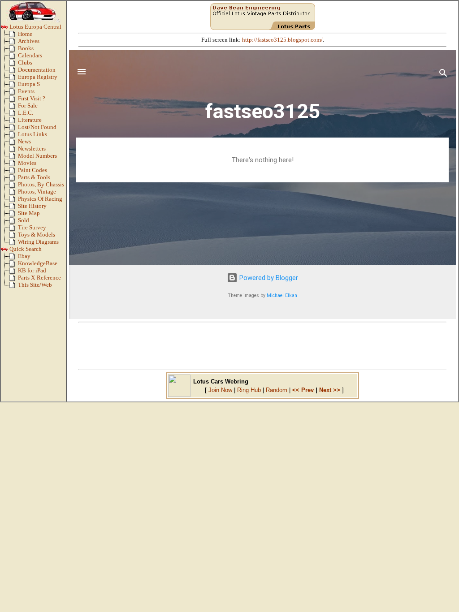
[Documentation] (13, 72)
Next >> (329, 390)
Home (25, 34)
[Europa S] (13, 86)
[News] (13, 143)
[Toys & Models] (13, 236)
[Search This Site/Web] (13, 287)
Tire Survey (32, 227)
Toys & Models (36, 235)
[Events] (13, 93)
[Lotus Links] (13, 136)
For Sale (28, 106)
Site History (32, 206)
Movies (27, 163)
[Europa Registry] (13, 79)
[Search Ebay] (13, 258)
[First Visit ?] (13, 100)
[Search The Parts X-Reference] (13, 279)
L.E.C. (25, 113)
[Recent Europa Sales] (13, 222)
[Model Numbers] (13, 158)
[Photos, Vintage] (13, 193)
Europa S (29, 84)
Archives (28, 41)
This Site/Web (35, 285)
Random (276, 390)
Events (26, 91)
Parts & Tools (34, 177)
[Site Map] (13, 215)
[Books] (13, 50)
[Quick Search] (4, 251)
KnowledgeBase (37, 263)
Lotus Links (32, 134)
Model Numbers (37, 156)
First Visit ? (31, 98)
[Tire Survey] (13, 229)
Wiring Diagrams (38, 242)
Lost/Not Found (37, 127)
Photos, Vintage (37, 192)
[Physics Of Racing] (13, 201)
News (24, 141)
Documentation (37, 70)
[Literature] (13, 122)
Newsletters (32, 149)
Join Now (220, 390)
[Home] (13, 36)
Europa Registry (37, 77)
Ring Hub (249, 390)
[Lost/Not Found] (13, 129)
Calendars (30, 55)
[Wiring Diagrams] (13, 244)
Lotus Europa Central (34, 27)
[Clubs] (13, 64)
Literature (30, 120)
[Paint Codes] (13, 172)
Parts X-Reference (39, 278)
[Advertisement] (263, 345)
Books (26, 48)
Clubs (25, 63)
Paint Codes (32, 170)
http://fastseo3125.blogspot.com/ (282, 40)
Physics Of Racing (40, 199)
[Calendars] (13, 57)
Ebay (24, 256)
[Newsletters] (13, 150)
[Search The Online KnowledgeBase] (13, 265)
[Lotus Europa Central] (4, 29)
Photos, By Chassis (41, 184)
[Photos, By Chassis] (13, 186)
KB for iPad (32, 270)
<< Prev (303, 390)
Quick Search (25, 249)
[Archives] (13, 43)
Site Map (29, 213)
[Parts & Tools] (13, 179)
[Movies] (13, 165)
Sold (23, 220)
